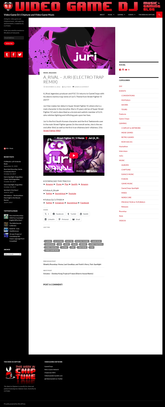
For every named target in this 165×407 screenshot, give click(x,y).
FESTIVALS (125, 100)
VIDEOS (122, 220)
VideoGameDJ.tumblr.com (53, 376)
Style (121, 216)
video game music (52, 250)
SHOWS (124, 105)
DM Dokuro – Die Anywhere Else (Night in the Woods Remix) (13, 197)
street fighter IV (96, 244)
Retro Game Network (51, 369)
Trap (73, 247)
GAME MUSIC (96, 241)
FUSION (124, 179)
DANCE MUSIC (127, 174)
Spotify (74, 184)
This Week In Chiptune (147, 14)
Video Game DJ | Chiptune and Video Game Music (29, 14)
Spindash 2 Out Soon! (11, 190)
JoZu (121, 156)
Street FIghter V (52, 247)
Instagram (59, 202)
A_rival (48, 241)
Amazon (49, 184)
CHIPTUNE (126, 170)
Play (66, 184)
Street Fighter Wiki (51, 130)
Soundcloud (60, 193)
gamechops (50, 244)
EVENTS (130, 14)
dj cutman (59, 241)
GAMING (120, 14)
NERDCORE (126, 197)
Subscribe (9, 43)
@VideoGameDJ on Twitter (53, 379)
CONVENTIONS (128, 95)
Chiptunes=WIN (50, 373)
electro (69, 241)
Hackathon (123, 146)
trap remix (82, 247)
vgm (91, 247)
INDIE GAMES (127, 132)
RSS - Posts (9, 148)
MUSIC (110, 14)
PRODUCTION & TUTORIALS (133, 202)
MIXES (124, 193)
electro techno (82, 241)
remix (75, 244)
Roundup (122, 211)
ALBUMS (125, 165)
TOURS (124, 109)
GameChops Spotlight (130, 188)
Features (122, 114)
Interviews (123, 151)
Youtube (72, 193)
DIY (120, 86)
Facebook (84, 202)
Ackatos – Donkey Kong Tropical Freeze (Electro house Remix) (68, 272)
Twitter (49, 193)
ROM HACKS (126, 142)
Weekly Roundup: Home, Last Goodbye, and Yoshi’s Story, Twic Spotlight (72, 262)
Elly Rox (67, 87)
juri (59, 244)
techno (64, 247)
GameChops (48, 366)
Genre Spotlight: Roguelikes (13, 185)
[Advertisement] (139, 44)
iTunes (59, 184)
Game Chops (124, 119)
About (102, 14)
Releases (52, 73)
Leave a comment (82, 87)
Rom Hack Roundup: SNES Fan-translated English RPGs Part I (16, 218)
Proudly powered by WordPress (14, 404)
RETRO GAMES (127, 137)
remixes (83, 244)
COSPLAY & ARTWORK (131, 128)
